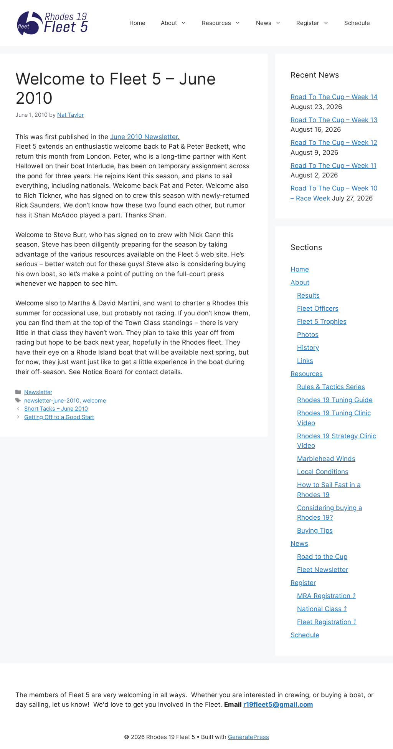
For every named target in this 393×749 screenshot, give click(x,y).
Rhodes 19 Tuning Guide (335, 400)
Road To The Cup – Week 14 (334, 97)
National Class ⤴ (322, 609)
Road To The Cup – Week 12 (334, 142)
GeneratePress (248, 737)
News (263, 23)
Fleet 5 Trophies (322, 321)
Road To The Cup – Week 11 (333, 165)
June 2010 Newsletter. (145, 137)
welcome (94, 400)
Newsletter (38, 392)
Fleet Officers (318, 308)
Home (137, 23)
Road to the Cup (322, 556)
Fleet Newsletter (322, 569)
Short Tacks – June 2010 (56, 408)
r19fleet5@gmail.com (278, 704)
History (308, 347)
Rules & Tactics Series (331, 387)
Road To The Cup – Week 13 (334, 120)
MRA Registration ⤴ (326, 596)
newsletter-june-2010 (51, 400)
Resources (216, 23)
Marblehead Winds (326, 458)
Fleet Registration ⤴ (327, 622)
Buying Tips (315, 530)
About (169, 23)
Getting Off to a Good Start (59, 417)
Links (305, 361)
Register (307, 23)
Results (308, 295)
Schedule (357, 23)
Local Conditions (322, 472)
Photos (308, 334)
